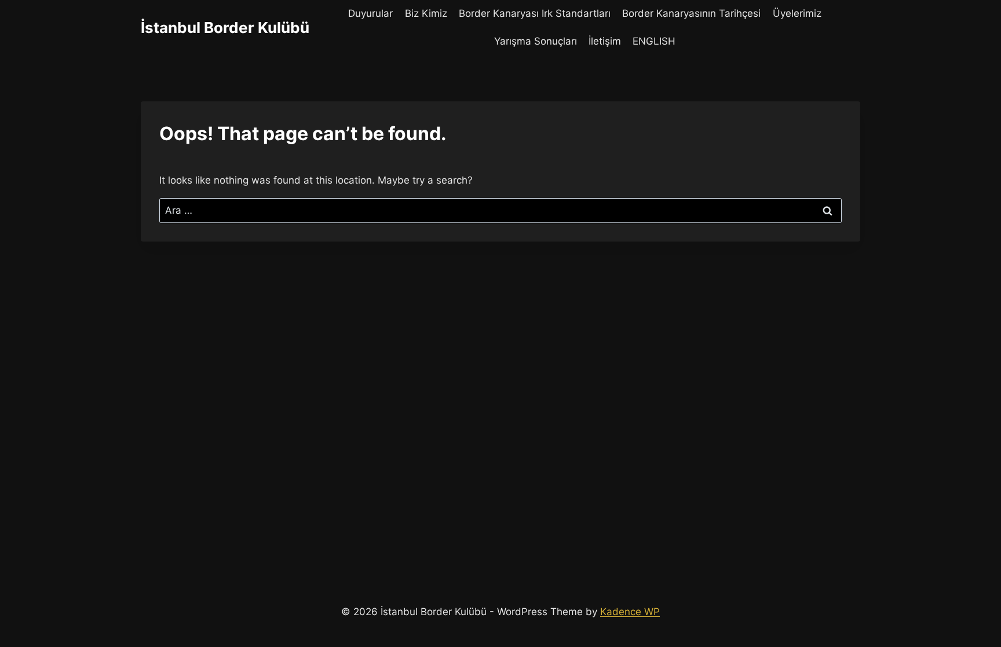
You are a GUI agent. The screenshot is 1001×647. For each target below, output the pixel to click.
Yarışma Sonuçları (535, 41)
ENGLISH (654, 41)
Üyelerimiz (797, 13)
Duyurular (370, 13)
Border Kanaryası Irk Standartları (535, 13)
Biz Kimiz (426, 13)
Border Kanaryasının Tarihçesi (691, 13)
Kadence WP (630, 611)
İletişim (605, 41)
